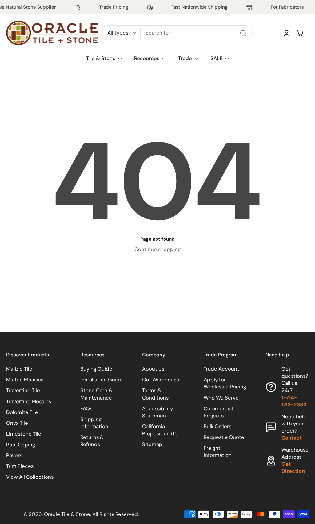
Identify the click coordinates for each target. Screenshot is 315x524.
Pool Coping (20, 444)
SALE (216, 58)
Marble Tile (19, 368)
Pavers (14, 455)
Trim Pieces (20, 466)
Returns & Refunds (92, 441)
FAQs (86, 408)
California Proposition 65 (159, 430)
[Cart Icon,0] (299, 33)
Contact (291, 437)
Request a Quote (224, 437)
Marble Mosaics (24, 379)
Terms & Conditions (155, 394)
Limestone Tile (23, 433)
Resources (147, 58)
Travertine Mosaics (28, 401)
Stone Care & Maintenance (96, 394)
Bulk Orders (217, 426)
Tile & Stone (101, 58)
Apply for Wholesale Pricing (225, 383)
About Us (153, 368)
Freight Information (218, 451)
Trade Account (221, 368)
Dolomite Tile (22, 411)
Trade (185, 58)
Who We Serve (221, 397)
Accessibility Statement (157, 412)
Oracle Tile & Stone (67, 513)
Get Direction (293, 467)
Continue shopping (157, 249)
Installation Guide (101, 379)
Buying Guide (96, 368)
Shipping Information (94, 422)
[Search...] (243, 33)
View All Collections (30, 476)
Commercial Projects (218, 412)
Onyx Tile (17, 422)
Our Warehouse (160, 379)
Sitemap (152, 444)
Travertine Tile (23, 390)
